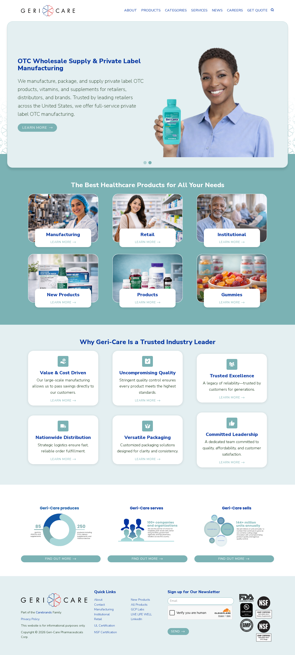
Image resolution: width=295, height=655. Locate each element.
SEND (175, 631)
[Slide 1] (145, 162)
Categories (176, 10)
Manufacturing (104, 609)
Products (151, 10)
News (217, 10)
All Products (139, 605)
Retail (98, 619)
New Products (140, 600)
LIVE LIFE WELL (141, 614)
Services (199, 10)
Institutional (102, 614)
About (130, 10)
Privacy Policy (30, 619)
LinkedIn (136, 619)
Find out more (58, 559)
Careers (235, 10)
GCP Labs (137, 609)
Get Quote (257, 10)
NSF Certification (105, 632)
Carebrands (44, 612)
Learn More (34, 127)
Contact (99, 605)
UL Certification (104, 626)
